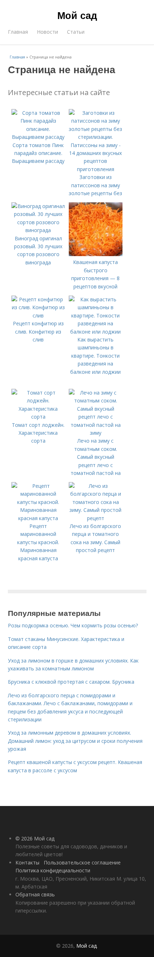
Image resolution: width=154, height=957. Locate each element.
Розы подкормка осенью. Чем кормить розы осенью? (73, 625)
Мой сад (77, 15)
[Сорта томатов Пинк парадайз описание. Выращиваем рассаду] (38, 136)
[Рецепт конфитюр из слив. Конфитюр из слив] (38, 315)
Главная (18, 31)
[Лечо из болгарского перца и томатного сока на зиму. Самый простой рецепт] (95, 518)
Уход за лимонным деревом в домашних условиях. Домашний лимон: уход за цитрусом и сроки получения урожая (75, 740)
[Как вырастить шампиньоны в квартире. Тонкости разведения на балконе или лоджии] (95, 331)
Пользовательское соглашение (82, 862)
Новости (47, 31)
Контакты (27, 862)
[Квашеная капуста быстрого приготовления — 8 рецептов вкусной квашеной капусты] (95, 254)
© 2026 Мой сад (34, 838)
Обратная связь (35, 894)
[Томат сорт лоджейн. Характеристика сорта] (38, 416)
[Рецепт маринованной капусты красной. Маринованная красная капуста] (38, 518)
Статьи (76, 31)
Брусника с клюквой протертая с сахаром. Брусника (71, 681)
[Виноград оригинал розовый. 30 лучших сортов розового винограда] (38, 230)
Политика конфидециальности (52, 870)
